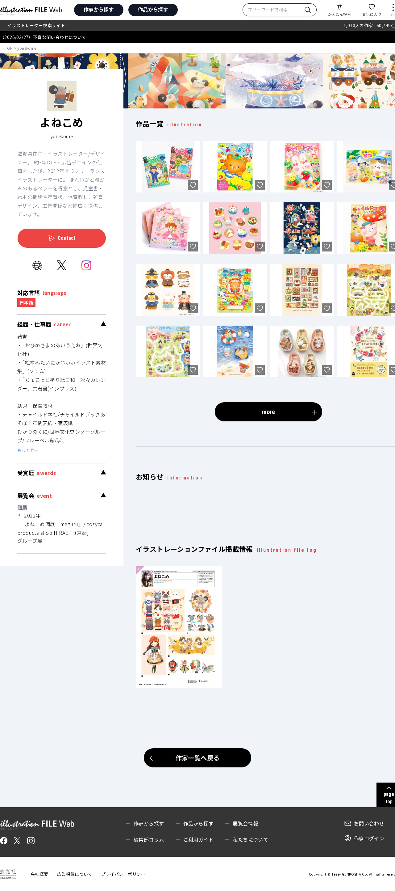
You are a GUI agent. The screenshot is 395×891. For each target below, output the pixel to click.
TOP (9, 48)
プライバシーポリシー (123, 874)
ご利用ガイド (198, 839)
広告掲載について (75, 874)
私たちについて (250, 839)
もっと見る (28, 450)
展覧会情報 (245, 823)
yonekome (26, 48)
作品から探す (153, 9)
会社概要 (39, 874)
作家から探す (99, 9)
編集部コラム (149, 839)
